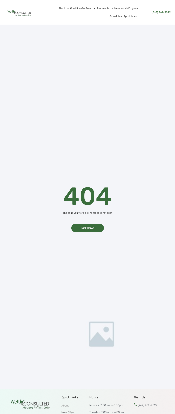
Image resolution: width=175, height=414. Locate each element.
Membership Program (126, 8)
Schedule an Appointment (124, 16)
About (62, 8)
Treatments (103, 8)
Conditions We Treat (81, 8)
